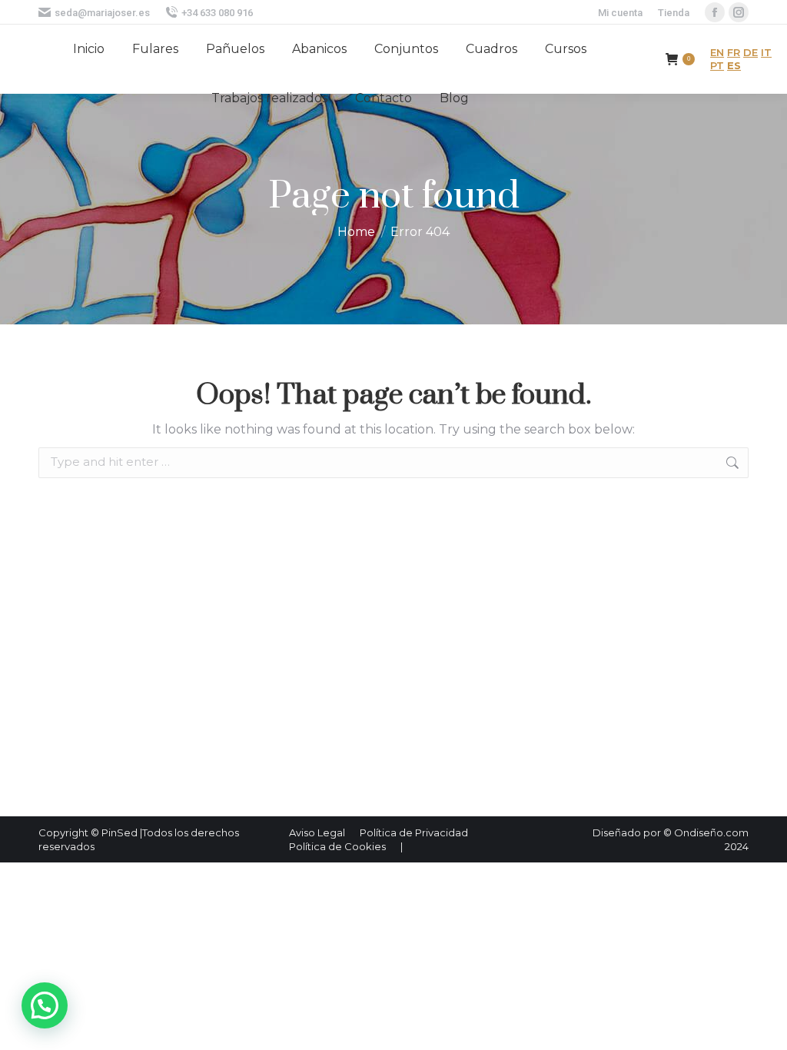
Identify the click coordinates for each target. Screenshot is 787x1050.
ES (734, 65)
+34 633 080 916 (217, 12)
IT (766, 52)
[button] (45, 1005)
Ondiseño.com (711, 832)
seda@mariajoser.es (102, 12)
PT (717, 65)
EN (717, 52)
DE (750, 52)
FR (733, 52)
